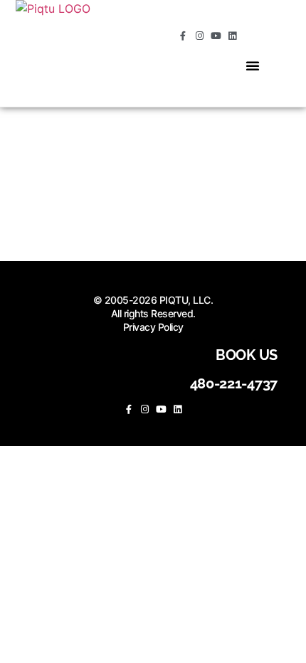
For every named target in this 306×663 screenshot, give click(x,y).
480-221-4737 (234, 383)
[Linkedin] (232, 36)
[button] (252, 65)
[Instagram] (199, 36)
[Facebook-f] (183, 36)
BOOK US (247, 355)
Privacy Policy (153, 327)
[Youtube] (216, 36)
